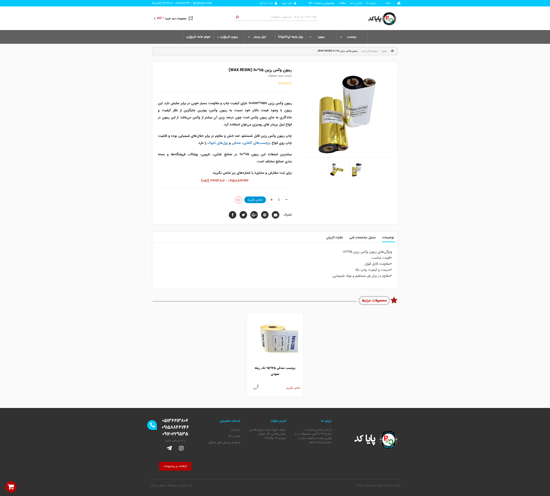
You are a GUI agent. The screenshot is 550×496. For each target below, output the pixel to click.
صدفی (236, 143)
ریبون (321, 36)
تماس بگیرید (255, 200)
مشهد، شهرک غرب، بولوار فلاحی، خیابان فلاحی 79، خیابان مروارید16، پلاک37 (267, 434)
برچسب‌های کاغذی (256, 143)
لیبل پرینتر (260, 36)
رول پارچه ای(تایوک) (290, 36)
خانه (387, 3)
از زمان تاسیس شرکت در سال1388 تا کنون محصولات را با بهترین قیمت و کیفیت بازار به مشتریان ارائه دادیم (313, 436)
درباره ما (371, 3)
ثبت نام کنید (266, 3)
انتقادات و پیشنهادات (175, 466)
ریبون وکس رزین (370, 51)
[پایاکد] (379, 18)
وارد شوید (286, 3)
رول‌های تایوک (218, 143)
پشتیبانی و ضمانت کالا (321, 3)
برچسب (351, 36)
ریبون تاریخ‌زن (229, 36)
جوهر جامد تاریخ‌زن (198, 36)
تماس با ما (356, 3)
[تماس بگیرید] (256, 387)
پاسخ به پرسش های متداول (224, 442)
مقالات (342, 3)
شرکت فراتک (363, 485)
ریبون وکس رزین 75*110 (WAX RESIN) (338, 51)
